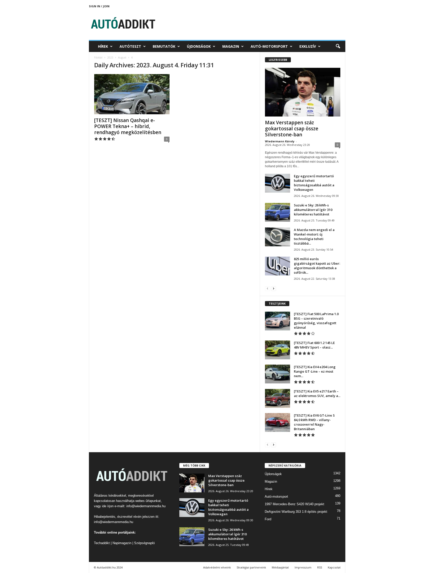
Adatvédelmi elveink (217, 567)
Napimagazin (122, 543)
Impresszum (303, 567)
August (122, 57)
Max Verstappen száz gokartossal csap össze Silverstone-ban (291, 128)
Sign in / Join (99, 6)
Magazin (230, 46)
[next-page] (273, 288)
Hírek (103, 46)
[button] (337, 46)
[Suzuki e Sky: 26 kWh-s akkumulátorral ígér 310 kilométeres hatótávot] (277, 212)
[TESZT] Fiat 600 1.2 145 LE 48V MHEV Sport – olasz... (314, 345)
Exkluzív (307, 46)
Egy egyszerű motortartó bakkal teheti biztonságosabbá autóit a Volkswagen (314, 183)
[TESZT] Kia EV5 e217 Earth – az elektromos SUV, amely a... (317, 393)
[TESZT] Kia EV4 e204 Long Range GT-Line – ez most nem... (315, 371)
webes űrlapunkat (148, 501)
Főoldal (98, 57)
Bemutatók (164, 46)
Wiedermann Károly (279, 141)
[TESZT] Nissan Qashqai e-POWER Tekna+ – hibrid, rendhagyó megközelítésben (127, 126)
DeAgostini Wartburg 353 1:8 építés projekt (296, 511)
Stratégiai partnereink (251, 567)
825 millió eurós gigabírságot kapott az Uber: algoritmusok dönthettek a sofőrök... (317, 266)
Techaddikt (102, 543)
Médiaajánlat (280, 567)
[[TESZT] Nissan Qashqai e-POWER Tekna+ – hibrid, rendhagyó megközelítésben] (132, 94)
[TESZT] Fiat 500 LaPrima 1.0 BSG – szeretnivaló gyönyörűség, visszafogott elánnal (316, 321)
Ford (268, 519)
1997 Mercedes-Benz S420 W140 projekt (294, 504)
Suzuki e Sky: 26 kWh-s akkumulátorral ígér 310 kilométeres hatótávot (313, 209)
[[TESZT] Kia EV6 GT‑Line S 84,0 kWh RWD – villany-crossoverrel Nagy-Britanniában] (277, 422)
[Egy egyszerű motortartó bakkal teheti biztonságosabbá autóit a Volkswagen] (277, 183)
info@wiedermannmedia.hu (146, 506)
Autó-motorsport (269, 46)
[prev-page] (267, 288)
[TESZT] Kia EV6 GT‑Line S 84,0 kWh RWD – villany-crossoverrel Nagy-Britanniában (314, 422)
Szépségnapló (144, 543)
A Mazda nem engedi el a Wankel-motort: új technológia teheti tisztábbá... (314, 236)
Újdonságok (199, 46)
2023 (110, 57)
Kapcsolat (334, 567)
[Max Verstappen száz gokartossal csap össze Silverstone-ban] (302, 92)
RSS (319, 567)
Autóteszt (130, 46)
